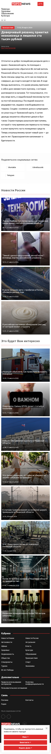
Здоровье (5, 11)
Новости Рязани (7, 638)
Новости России (32, 638)
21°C (40, 4)
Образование (7, 13)
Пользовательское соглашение (14, 688)
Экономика (30, 666)
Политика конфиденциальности (35, 683)
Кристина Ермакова (8, 48)
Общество (5, 658)
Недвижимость (7, 654)
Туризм (4, 666)
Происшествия (32, 658)
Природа (5, 9)
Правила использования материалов (11, 683)
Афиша (4, 646)
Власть (28, 646)
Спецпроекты (6, 662)
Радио (3, 704)
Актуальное (30, 642)
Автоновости (6, 642)
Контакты (29, 700)
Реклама (4, 700)
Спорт (28, 662)
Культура (5, 16)
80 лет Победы (7, 670)
